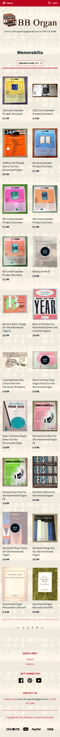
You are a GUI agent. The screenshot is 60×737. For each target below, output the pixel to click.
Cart (55, 2)
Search (30, 659)
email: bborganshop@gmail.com (32, 699)
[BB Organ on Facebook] (21, 681)
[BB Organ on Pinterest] (29, 681)
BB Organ (28, 717)
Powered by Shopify (44, 717)
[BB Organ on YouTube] (39, 681)
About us (30, 664)
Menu (9, 2)
